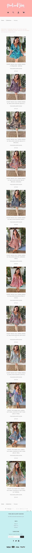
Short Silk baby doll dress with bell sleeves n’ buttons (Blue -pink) (16, 412)
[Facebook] (13, 541)
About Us (16, 525)
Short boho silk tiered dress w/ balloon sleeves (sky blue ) (16, 335)
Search (16, 523)
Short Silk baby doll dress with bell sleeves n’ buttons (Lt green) (16, 490)
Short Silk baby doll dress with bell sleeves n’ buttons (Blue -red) (16, 451)
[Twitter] (16, 541)
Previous (9, 508)
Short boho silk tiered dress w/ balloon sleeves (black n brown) (16, 141)
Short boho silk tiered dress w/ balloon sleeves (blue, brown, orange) (16, 180)
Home (2, 20)
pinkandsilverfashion (16, 68)
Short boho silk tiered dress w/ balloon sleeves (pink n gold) (16, 296)
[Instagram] (18, 541)
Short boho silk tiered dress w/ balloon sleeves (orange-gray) (16, 257)
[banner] (16, 5)
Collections (8, 20)
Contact (16, 527)
